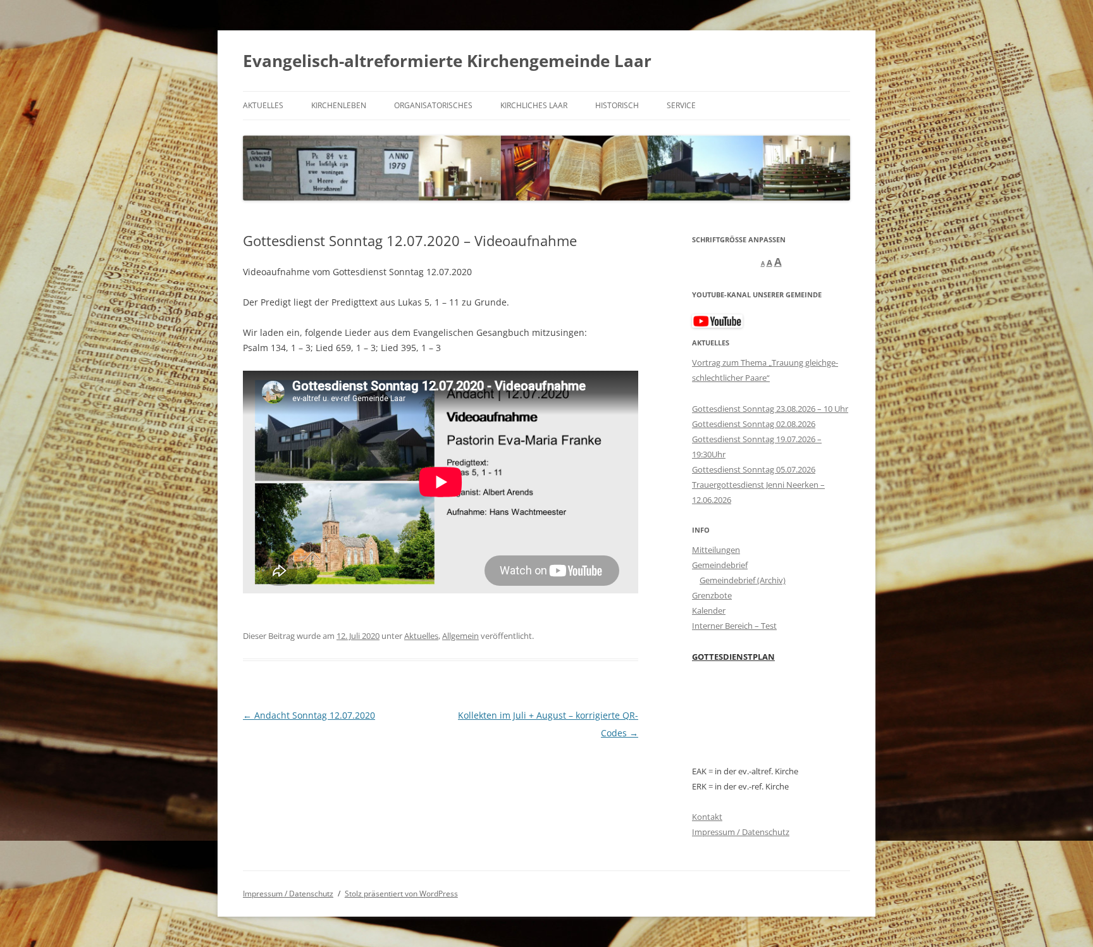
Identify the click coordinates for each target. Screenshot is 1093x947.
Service (681, 105)
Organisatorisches (433, 105)
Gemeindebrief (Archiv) (743, 580)
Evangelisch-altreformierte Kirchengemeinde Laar (447, 60)
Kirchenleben (338, 105)
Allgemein (460, 635)
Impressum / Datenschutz (740, 832)
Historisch (617, 105)
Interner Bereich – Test (734, 625)
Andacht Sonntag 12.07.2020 (309, 715)
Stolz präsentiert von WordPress (401, 893)
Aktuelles (263, 105)
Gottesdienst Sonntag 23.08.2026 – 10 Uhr (770, 408)
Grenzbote (712, 595)
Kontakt (707, 816)
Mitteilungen (716, 549)
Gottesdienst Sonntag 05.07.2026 (753, 469)
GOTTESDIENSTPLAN (733, 656)
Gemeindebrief (720, 565)
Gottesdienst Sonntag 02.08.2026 (753, 424)
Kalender (709, 610)
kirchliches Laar (533, 105)
